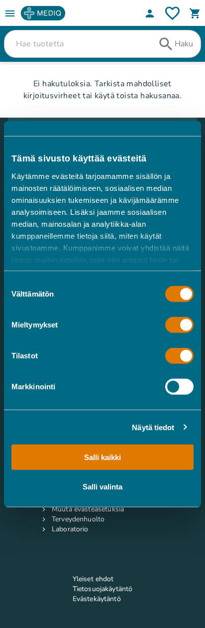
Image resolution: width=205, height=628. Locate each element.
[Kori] (195, 13)
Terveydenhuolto (78, 519)
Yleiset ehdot (93, 579)
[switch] (179, 325)
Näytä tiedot (153, 427)
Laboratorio (70, 529)
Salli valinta (102, 486)
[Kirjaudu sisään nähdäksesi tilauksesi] (172, 13)
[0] (195, 13)
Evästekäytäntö (97, 599)
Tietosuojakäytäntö (103, 589)
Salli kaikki (102, 457)
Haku (184, 43)
